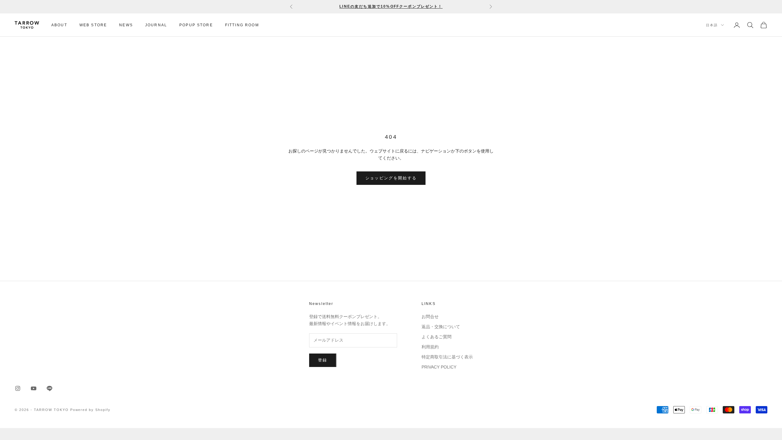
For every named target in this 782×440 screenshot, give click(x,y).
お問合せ (430, 316)
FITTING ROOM (242, 25)
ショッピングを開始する (391, 178)
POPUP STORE (196, 25)
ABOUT (59, 25)
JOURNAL (156, 25)
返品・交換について (441, 326)
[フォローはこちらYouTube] (34, 388)
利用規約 (430, 346)
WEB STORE (93, 25)
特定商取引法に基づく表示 (447, 356)
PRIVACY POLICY (439, 367)
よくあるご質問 (436, 336)
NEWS (126, 25)
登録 (322, 360)
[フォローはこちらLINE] (49, 388)
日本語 (712, 25)
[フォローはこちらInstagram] (18, 388)
